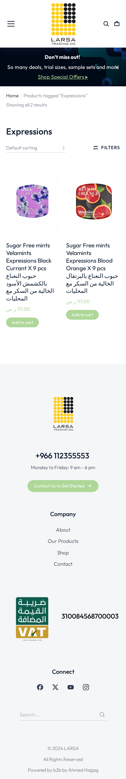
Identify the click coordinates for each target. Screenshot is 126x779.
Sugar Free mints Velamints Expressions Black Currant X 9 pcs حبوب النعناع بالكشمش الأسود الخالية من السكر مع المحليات (30, 272)
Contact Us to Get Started (59, 486)
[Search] (102, 714)
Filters (110, 147)
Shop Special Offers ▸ (63, 77)
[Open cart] (117, 24)
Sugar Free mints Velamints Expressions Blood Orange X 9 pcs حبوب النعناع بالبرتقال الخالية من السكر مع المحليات (92, 268)
